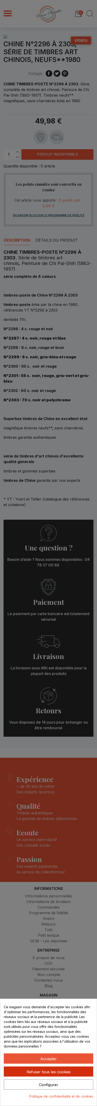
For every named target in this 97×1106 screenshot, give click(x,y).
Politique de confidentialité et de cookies (61, 1096)
